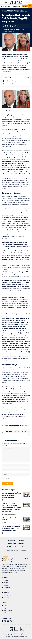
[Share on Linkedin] (12, 26)
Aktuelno (12, 29)
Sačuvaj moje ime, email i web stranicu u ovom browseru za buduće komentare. (16, 478)
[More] (17, 26)
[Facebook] (2, 621)
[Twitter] (5, 621)
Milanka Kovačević (8, 499)
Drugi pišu (27, 528)
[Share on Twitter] (8, 26)
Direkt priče (27, 493)
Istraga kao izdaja (9, 83)
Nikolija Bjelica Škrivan (10, 514)
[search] (25, 2)
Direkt (7, 29)
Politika (23, 29)
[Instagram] (11, 621)
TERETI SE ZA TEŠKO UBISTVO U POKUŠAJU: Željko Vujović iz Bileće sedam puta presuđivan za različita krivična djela (11, 508)
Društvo (18, 29)
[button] (30, 6)
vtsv (26, 425)
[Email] (25, 431)
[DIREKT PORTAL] (16, 2)
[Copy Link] (15, 26)
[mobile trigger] (3, 2)
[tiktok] (14, 621)
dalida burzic (12, 425)
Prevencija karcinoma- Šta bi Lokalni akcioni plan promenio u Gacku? (11, 495)
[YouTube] (8, 621)
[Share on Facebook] (5, 26)
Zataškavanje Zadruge (11, 81)
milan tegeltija (20, 425)
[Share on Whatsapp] (10, 26)
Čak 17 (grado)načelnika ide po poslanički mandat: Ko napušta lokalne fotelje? (11, 528)
